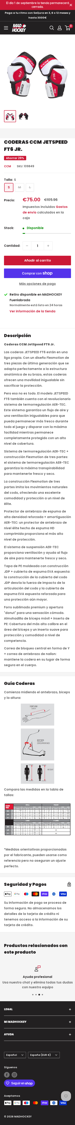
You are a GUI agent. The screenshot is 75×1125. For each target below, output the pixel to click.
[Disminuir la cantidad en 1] (27, 246)
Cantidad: (12, 246)
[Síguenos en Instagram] (14, 1075)
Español (11, 1055)
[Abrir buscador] (52, 28)
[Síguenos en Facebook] (7, 1075)
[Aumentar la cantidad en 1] (48, 246)
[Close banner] (71, 5)
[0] (67, 28)
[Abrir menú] (6, 28)
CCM (7, 166)
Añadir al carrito (37, 260)
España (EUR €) (40, 1055)
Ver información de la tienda (32, 311)
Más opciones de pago (37, 284)
